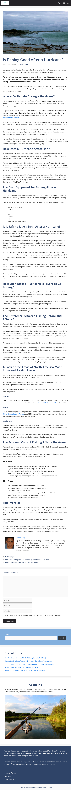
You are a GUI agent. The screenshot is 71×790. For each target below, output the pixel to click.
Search (7, 635)
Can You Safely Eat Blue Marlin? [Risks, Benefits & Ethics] (25, 658)
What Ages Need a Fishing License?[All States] (21, 562)
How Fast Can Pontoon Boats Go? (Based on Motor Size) (25, 670)
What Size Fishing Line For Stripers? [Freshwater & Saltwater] (27, 560)
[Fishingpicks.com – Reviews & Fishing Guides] (5, 3)
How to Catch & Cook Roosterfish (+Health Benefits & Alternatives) (28, 661)
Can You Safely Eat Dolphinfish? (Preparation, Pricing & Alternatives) (29, 664)
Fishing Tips (9, 557)
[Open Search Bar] (59, 3)
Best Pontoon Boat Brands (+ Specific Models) (21, 667)
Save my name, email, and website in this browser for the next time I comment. (33, 615)
